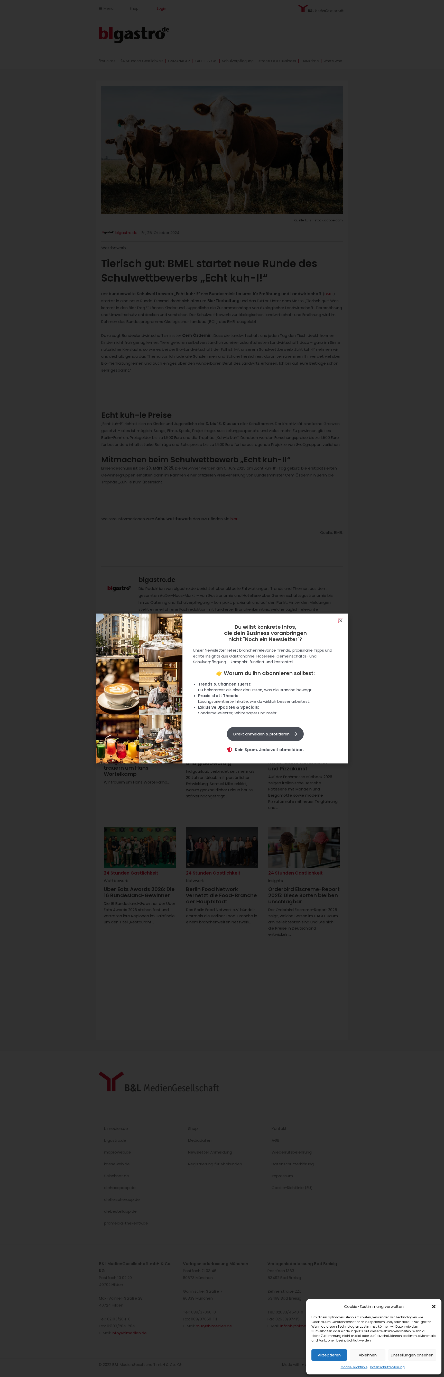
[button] (433, 1306)
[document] (222, 688)
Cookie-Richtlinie (354, 1367)
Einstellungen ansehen (412, 1355)
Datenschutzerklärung (387, 1367)
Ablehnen (368, 1355)
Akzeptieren (329, 1355)
